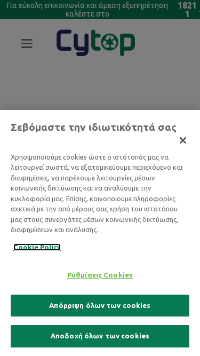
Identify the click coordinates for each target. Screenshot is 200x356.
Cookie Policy (37, 247)
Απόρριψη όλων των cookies (99, 305)
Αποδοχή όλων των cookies (100, 335)
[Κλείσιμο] (183, 140)
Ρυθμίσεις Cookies (100, 275)
